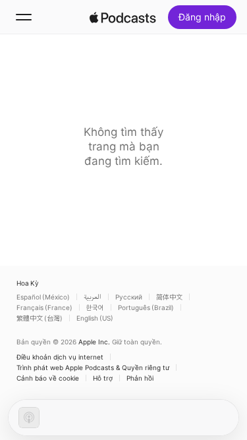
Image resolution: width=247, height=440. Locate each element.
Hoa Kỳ (27, 283)
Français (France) (44, 307)
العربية (92, 297)
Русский (128, 297)
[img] (123, 17)
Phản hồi (139, 378)
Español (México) (43, 297)
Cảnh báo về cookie (47, 378)
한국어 (95, 307)
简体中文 (169, 297)
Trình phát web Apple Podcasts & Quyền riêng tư (92, 367)
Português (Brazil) (146, 307)
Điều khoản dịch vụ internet (59, 357)
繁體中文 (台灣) (39, 318)
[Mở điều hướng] (23, 17)
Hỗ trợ (103, 378)
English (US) (94, 318)
